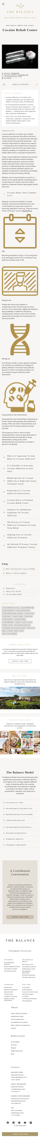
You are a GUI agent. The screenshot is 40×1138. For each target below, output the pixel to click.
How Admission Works (10, 971)
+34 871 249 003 (15, 1080)
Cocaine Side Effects (19, 619)
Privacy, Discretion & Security (30, 992)
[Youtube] (25, 1123)
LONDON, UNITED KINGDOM (20, 1096)
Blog (12, 1054)
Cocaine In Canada (17, 616)
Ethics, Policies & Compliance (20, 1025)
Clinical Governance (17, 1019)
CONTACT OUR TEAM (20, 661)
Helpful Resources (17, 1051)
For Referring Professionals (29, 998)
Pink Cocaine (31, 628)
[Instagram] (19, 1123)
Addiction (20, 25)
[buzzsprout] (31, 1123)
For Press (14, 1045)
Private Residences (27, 990)
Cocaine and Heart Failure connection (13, 613)
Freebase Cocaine (7, 625)
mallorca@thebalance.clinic (19, 1077)
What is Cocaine (19, 631)
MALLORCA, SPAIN (17, 1072)
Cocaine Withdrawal (8, 622)
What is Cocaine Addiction (10, 634)
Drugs (25, 25)
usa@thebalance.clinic (17, 1113)
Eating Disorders (8, 992)
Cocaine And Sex (29, 613)
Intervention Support (27, 994)
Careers (13, 1028)
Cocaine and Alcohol (8, 610)
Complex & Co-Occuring (10, 996)
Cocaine (31, 25)
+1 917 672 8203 (15, 1115)
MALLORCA (26, 18)
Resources (13, 25)
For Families (25, 996)
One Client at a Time (27, 964)
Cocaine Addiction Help (27, 607)
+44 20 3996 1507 (16, 1103)
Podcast (13, 1048)
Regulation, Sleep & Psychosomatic (9, 999)
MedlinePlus (26, 211)
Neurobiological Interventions (26, 972)
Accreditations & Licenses (19, 1022)
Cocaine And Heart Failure (23, 610)
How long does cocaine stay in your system (14, 628)
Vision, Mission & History (19, 1013)
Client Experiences (27, 1001)
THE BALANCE (15, 73)
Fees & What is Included (10, 969)
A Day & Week (26, 987)
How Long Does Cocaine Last (22, 625)
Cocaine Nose (28, 616)
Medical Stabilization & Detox (12, 966)
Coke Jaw (17, 622)
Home (7, 25)
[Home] (20, 9)
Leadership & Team (17, 1016)
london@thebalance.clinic (18, 1101)
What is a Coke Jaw (8, 631)
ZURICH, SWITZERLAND (18, 1084)
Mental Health (8, 987)
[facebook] (8, 1123)
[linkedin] (13, 1123)
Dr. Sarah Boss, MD (22, 75)
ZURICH (33, 18)
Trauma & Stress (8, 994)
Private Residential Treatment (9, 963)
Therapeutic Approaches (28, 977)
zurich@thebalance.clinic (18, 1089)
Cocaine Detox (6, 616)
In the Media (15, 1042)
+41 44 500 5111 (15, 1091)
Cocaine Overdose (7, 619)
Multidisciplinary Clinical (28, 969)
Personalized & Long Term (29, 967)
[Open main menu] (3, 4)
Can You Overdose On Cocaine (11, 607)
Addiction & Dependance (10, 990)
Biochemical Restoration (28, 975)
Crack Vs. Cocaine (27, 622)
